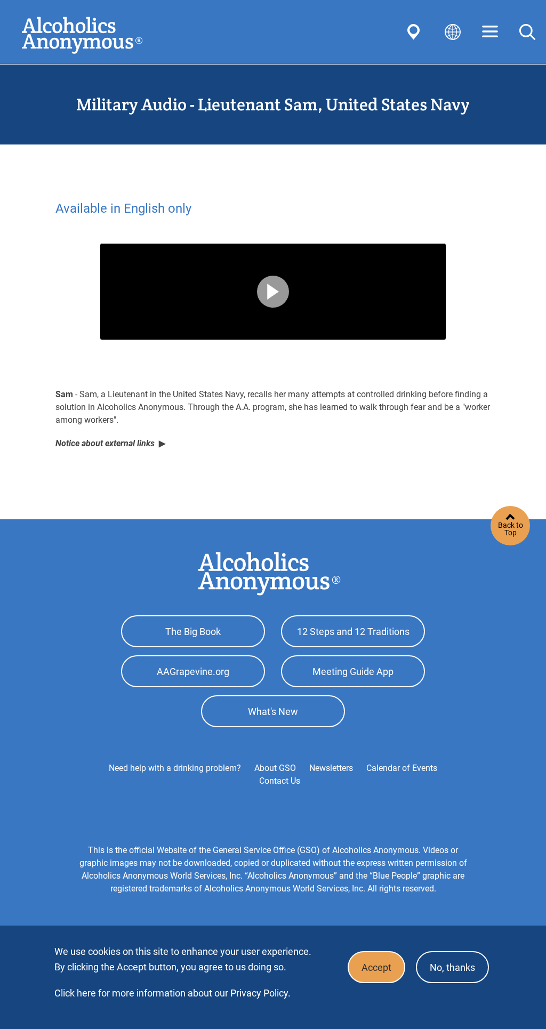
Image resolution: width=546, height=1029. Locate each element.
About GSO (275, 768)
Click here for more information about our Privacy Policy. (172, 993)
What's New (273, 711)
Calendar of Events (401, 768)
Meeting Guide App (353, 671)
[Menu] (490, 32)
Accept (376, 967)
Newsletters (331, 768)
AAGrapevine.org (193, 671)
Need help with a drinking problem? (175, 768)
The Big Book (193, 631)
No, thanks (452, 967)
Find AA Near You (415, 32)
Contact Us (279, 781)
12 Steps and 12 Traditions (353, 631)
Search (527, 32)
